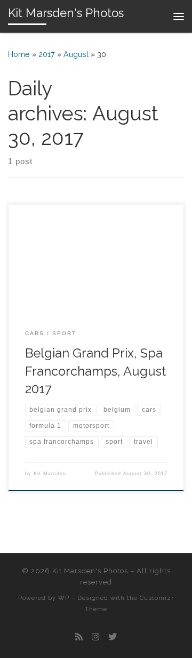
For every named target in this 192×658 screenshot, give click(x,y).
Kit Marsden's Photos (90, 571)
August (76, 54)
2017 (46, 54)
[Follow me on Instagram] (95, 637)
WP (63, 598)
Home (19, 54)
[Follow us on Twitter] (112, 637)
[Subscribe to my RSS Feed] (79, 637)
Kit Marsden (50, 473)
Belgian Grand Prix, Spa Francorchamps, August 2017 (95, 371)
